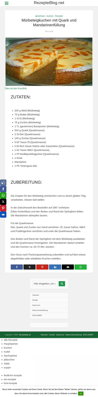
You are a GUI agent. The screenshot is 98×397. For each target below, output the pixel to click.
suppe (7, 367)
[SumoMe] (3, 214)
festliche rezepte (13, 375)
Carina (50, 31)
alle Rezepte (11, 340)
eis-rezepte (10, 379)
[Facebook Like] (3, 182)
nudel (7, 351)
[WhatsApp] (3, 195)
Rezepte (59, 16)
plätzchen (9, 359)
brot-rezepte (10, 383)
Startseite (35, 295)
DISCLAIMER (37, 315)
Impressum (36, 305)
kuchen (50, 16)
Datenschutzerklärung (40, 310)
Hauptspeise (11, 343)
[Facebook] (3, 189)
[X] (3, 202)
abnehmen (40, 16)
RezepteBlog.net (49, 2)
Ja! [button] (81, 393)
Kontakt (35, 300)
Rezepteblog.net (25, 335)
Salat (6, 363)
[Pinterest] (3, 208)
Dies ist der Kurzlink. (16, 88)
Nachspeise (10, 355)
